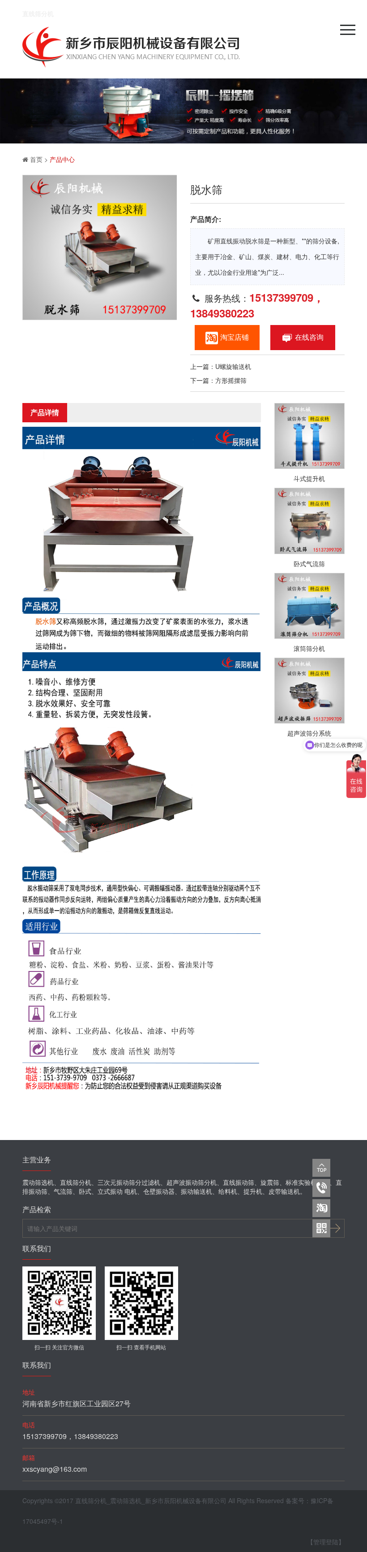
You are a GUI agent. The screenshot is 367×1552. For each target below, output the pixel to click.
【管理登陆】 (326, 1541)
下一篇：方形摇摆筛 (218, 380)
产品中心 (62, 159)
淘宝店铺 (234, 337)
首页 (36, 159)
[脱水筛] (100, 247)
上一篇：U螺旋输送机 (220, 366)
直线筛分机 (38, 13)
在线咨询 (309, 337)
